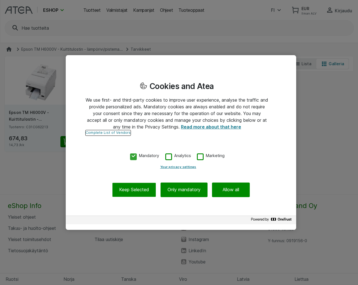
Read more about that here (211, 127)
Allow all (231, 190)
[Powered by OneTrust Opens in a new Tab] (272, 220)
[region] (181, 142)
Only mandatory (184, 190)
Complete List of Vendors (108, 132)
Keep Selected (134, 190)
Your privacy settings (178, 167)
